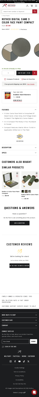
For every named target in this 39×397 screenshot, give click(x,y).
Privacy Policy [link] (19, 375)
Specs (4, 153)
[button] (19, 1)
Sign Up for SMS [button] (10, 346)
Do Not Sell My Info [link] (19, 384)
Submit (33, 341)
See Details (30, 84)
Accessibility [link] (19, 380)
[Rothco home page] (8, 6)
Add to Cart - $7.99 (24, 73)
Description (6, 148)
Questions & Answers (19, 208)
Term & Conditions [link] (19, 372)
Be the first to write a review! (19, 265)
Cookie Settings (19, 368)
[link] (27, 6)
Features (5, 110)
